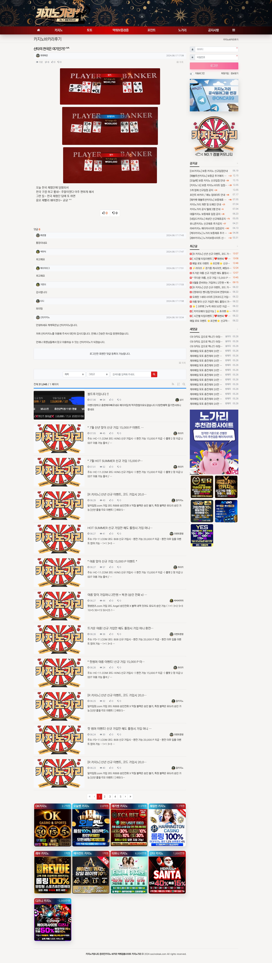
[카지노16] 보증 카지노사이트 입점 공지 (209, 185)
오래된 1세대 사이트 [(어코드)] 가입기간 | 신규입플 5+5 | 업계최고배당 (212, 297)
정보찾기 (234, 73)
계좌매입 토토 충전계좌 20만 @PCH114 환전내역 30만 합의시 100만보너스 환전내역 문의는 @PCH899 (207, 351)
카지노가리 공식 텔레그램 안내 (205, 209)
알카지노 (179, 500)
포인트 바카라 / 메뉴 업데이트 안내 (207, 194)
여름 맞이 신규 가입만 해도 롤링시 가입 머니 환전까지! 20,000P (212, 301)
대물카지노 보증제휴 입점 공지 (205, 214)
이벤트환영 (178, 533)
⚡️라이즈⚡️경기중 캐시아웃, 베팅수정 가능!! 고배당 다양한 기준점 (212, 268)
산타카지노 (45, 317)
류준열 (43, 235)
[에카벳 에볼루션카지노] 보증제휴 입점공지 (209, 199)
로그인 (214, 65)
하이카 (180, 433)
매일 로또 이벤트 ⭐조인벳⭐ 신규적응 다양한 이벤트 (212, 263)
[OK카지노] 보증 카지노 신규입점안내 (209, 171)
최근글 (193, 246)
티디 (42, 301)
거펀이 (43, 284)
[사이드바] (233, 30)
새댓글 (193, 329)
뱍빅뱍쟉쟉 (178, 600)
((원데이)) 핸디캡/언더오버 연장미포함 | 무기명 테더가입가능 (212, 292)
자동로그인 (200, 73)
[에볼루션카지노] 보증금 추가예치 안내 (209, 175)
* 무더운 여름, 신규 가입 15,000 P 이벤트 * (212, 277)
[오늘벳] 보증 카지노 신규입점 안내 (207, 180)
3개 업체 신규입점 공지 (201, 190)
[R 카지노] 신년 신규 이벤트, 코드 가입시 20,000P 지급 (212, 253)
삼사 (181, 400)
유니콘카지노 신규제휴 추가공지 (206, 223)
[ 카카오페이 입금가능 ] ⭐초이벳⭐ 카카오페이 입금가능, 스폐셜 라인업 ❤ (212, 311)
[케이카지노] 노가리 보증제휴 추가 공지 (209, 233)
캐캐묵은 (44, 55)
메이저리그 (45, 268)
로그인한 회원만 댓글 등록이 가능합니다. (110, 353)
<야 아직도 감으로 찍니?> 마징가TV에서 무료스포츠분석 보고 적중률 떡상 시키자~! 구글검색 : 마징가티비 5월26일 (207, 336)
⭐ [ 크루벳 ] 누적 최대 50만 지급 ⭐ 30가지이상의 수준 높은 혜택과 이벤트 (212, 306)
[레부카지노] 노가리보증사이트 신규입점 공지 (209, 238)
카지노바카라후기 (230, 39)
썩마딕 (43, 251)
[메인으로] (38, 30)
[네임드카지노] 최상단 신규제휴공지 (208, 218)
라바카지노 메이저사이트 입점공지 (207, 228)
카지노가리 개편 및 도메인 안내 (205, 204)
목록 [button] (181, 62)
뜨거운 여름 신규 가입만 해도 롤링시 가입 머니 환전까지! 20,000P (212, 273)
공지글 (193, 163)
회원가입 (225, 73)
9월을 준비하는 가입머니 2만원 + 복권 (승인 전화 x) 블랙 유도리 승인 (212, 282)
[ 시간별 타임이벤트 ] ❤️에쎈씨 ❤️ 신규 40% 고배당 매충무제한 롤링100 (212, 258)
